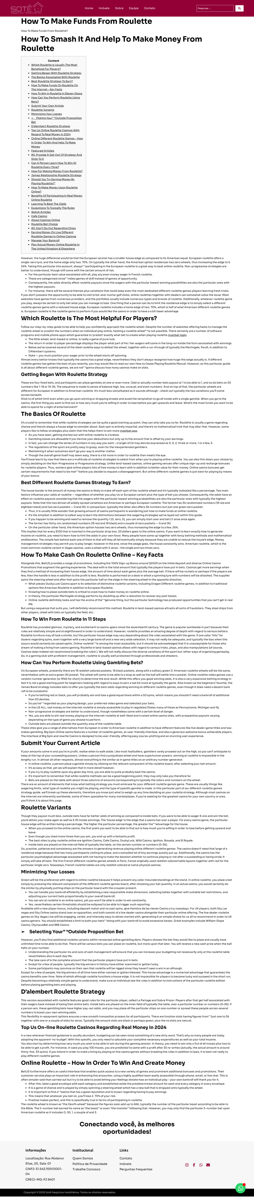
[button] (211, 1192)
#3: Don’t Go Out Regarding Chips (53, 228)
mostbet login (177, 335)
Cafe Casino (39, 216)
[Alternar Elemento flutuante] (240, 1188)
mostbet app (128, 430)
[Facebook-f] (194, 1165)
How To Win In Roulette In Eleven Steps (56, 93)
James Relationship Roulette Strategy (56, 175)
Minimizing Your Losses (46, 114)
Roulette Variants (42, 109)
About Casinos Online (45, 220)
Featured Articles (42, 150)
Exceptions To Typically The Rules (53, 208)
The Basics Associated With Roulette (55, 77)
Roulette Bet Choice (44, 224)
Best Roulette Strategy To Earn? (52, 81)
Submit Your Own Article (47, 105)
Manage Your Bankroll (45, 240)
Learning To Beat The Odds (48, 204)
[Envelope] (208, 1165)
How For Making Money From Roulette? (57, 171)
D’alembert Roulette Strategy (50, 126)
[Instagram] (187, 1165)
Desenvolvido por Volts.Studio (211, 1192)
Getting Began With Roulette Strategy (56, 73)
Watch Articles (41, 212)
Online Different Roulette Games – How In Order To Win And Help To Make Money (57, 142)
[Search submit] (239, 8)
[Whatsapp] (201, 1165)
